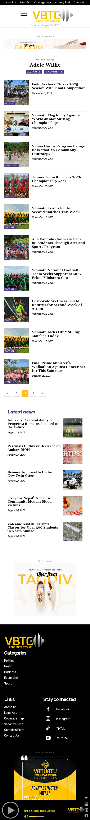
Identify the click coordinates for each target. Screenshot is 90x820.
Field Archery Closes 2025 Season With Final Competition (59, 86)
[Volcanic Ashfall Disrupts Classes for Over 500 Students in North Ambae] (72, 531)
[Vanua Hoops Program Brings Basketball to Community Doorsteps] (16, 154)
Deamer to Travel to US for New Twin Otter (30, 474)
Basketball (11, 165)
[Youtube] (48, 738)
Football (10, 227)
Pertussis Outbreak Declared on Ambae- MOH (34, 448)
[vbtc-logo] (53, 14)
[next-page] (42, 393)
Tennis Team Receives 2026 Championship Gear (56, 179)
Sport (8, 196)
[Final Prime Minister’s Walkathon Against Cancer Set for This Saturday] (16, 371)
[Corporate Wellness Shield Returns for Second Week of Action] (16, 309)
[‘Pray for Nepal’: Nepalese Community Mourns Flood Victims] (72, 505)
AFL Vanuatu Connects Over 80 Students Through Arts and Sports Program (58, 243)
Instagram (63, 719)
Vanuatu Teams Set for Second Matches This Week (56, 210)
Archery (10, 103)
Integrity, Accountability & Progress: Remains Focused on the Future (33, 423)
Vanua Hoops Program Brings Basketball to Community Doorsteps (58, 150)
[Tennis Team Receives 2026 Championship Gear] (16, 185)
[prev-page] (7, 393)
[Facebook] (48, 709)
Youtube (62, 738)
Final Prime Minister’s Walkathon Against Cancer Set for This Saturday (58, 367)
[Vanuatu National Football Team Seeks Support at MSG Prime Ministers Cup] (16, 278)
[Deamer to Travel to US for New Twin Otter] (72, 480)
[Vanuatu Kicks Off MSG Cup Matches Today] (16, 340)
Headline (10, 382)
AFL (7, 258)
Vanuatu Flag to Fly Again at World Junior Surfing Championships (56, 119)
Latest (8, 134)
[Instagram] (48, 719)
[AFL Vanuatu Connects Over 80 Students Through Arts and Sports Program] (16, 247)
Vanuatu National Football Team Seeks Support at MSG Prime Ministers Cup (56, 274)
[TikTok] (48, 729)
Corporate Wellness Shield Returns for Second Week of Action (57, 305)
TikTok (60, 728)
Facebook (62, 709)
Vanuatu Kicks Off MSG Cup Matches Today (56, 334)
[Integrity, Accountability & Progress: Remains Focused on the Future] (72, 428)
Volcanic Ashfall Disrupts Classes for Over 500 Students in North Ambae (33, 527)
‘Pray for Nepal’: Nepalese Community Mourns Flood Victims (29, 501)
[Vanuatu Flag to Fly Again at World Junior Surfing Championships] (16, 123)
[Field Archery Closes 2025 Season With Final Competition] (16, 92)
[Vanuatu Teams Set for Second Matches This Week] (16, 216)
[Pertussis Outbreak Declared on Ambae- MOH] (72, 453)
